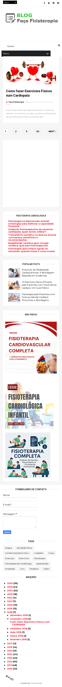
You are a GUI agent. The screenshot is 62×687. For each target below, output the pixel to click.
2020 (10, 605)
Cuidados (38, 553)
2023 (10, 594)
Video (46, 569)
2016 (10, 647)
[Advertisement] (31, 173)
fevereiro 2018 (18, 639)
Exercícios (24, 558)
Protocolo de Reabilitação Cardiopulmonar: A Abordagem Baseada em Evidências (38, 272)
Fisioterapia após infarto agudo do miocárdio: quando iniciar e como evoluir (31, 250)
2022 (10, 597)
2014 (10, 654)
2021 (10, 601)
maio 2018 (16, 632)
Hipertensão (42, 563)
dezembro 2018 (19, 615)
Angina (8, 548)
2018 (10, 612)
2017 (10, 643)
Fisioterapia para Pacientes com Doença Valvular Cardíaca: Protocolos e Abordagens (38, 297)
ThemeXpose (36, 683)
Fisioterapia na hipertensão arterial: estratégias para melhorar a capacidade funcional (31, 224)
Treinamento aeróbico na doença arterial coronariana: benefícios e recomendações (32, 237)
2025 (10, 587)
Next (52, 131)
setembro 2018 (19, 628)
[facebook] (44, 3)
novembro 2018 (19, 619)
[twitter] (49, 3)
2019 (10, 608)
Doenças (9, 558)
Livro (22, 569)
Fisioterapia (39, 558)
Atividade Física (24, 548)
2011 (9, 665)
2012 (10, 661)
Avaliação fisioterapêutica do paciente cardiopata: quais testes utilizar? (30, 230)
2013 (10, 658)
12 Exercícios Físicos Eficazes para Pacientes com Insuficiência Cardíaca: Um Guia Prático (39, 285)
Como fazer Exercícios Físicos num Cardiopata (30, 623)
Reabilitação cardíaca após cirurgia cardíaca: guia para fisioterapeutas (28, 244)
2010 (10, 668)
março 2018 (17, 635)
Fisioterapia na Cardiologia (18, 563)
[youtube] (11, 678)
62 (37, 131)
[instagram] (53, 3)
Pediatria (34, 569)
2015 (10, 650)
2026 (10, 583)
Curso (51, 553)
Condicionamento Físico (17, 553)
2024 (10, 590)
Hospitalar (10, 569)
